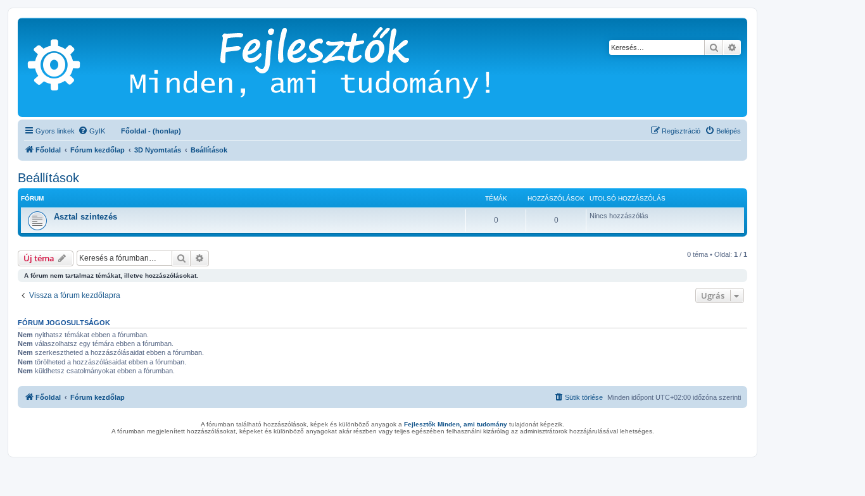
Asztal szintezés (85, 216)
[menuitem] (91, 131)
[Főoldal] (329, 67)
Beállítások (48, 178)
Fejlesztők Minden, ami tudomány (455, 424)
